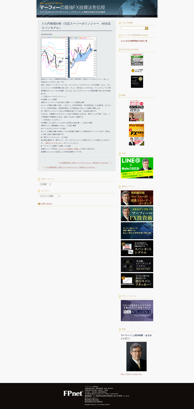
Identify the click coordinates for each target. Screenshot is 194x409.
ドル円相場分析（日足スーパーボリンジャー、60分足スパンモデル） (84, 163)
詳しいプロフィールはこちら (131, 374)
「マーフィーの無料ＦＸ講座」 (68, 149)
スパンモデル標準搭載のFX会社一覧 (134, 41)
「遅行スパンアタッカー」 (54, 143)
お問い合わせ (46, 204)
